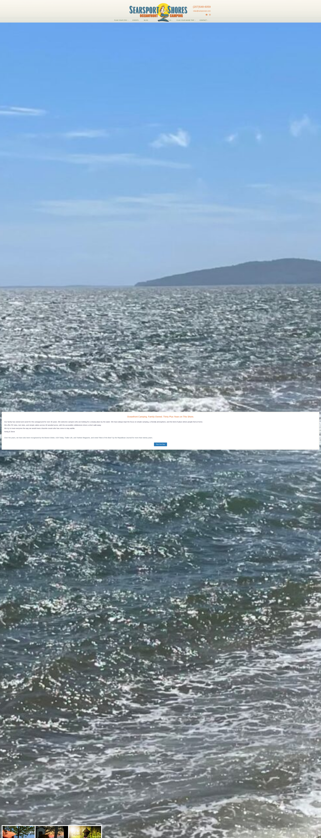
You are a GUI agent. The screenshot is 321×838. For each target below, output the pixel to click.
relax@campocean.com (202, 11)
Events (135, 20)
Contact (203, 20)
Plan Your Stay (120, 20)
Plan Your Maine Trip (185, 20)
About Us (167, 20)
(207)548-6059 (202, 6)
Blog (146, 20)
